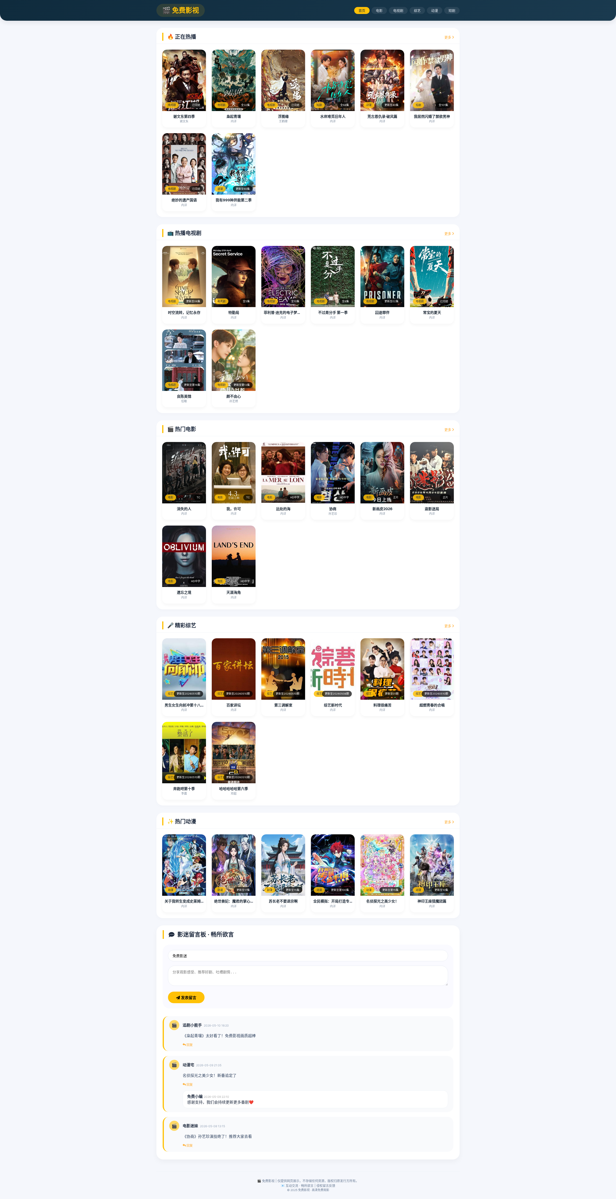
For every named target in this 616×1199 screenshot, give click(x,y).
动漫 (434, 10)
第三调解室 (283, 705)
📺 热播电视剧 (184, 233)
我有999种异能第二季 (234, 200)
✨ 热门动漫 (181, 821)
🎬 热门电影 (181, 429)
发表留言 (188, 998)
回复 (189, 1045)
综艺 (417, 10)
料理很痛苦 (382, 705)
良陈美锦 (184, 396)
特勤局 (233, 312)
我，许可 (233, 509)
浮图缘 (283, 116)
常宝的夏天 (432, 312)
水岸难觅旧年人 (333, 116)
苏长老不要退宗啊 (283, 901)
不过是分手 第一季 (333, 312)
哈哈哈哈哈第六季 (233, 788)
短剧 (452, 10)
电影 (379, 10)
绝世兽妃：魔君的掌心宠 (234, 901)
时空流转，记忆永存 (184, 312)
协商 (332, 509)
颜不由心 (233, 396)
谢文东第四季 (184, 116)
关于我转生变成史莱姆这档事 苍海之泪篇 (197, 901)
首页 (362, 10)
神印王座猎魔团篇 (431, 901)
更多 (448, 37)
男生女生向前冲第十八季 (184, 705)
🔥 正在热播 (181, 36)
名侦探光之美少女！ (382, 901)
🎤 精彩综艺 (181, 625)
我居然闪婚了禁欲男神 (432, 116)
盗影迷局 (432, 509)
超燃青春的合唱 (432, 705)
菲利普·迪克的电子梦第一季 (286, 312)
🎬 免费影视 (180, 10)
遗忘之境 (184, 592)
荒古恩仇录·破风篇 (382, 116)
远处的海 (283, 509)
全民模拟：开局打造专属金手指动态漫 (344, 901)
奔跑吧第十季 (184, 788)
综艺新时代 (333, 705)
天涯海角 (233, 592)
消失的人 (184, 509)
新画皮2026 (382, 509)
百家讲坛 (233, 705)
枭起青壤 (233, 116)
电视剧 (398, 10)
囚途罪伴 (382, 312)
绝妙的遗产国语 (184, 200)
